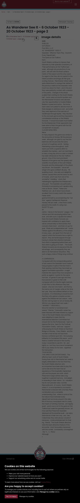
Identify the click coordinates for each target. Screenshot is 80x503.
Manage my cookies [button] (26, 496)
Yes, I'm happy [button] (11, 496)
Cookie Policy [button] (46, 482)
